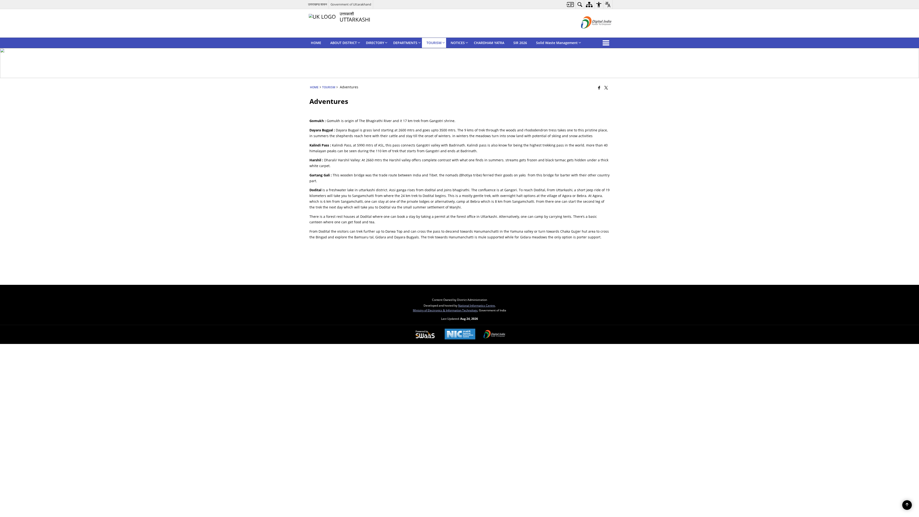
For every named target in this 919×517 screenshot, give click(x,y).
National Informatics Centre (476, 305)
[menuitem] (570, 4)
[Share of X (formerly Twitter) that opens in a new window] (606, 88)
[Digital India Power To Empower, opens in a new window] (494, 334)
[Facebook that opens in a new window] (599, 88)
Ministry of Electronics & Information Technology (445, 310)
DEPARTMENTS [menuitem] (405, 42)
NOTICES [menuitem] (458, 42)
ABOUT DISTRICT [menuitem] (343, 42)
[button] (607, 43)
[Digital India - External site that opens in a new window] (590, 32)
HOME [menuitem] (316, 42)
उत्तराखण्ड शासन (317, 4)
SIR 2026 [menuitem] (520, 42)
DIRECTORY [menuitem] (375, 42)
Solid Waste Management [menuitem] (557, 42)
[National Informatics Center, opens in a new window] (460, 334)
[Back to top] (907, 505)
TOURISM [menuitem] (434, 42)
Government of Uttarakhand (351, 4)
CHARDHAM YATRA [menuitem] (489, 42)
